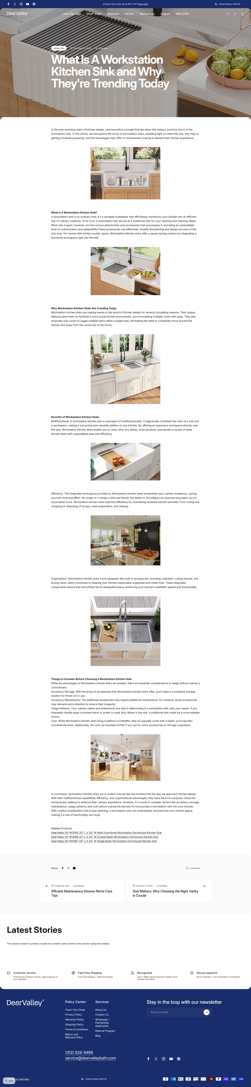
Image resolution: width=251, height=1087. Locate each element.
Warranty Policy (74, 1019)
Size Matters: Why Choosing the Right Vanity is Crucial (165, 893)
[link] (79, 1052)
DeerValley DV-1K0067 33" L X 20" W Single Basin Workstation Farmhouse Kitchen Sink (104, 841)
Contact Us (102, 1014)
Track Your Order (75, 1009)
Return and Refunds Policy (74, 1036)
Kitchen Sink (59, 48)
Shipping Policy (74, 1024)
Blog (98, 1035)
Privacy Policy (73, 1014)
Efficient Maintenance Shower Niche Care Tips (81, 893)
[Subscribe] (206, 1012)
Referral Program (105, 1030)
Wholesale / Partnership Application (102, 1022)
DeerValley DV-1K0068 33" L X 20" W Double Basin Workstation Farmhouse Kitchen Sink (104, 836)
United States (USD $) (95, 1079)
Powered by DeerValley (18, 1079)
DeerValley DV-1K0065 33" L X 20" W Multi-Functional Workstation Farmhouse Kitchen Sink (106, 832)
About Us (100, 1009)
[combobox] (229, 4)
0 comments (195, 868)
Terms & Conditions (76, 1029)
